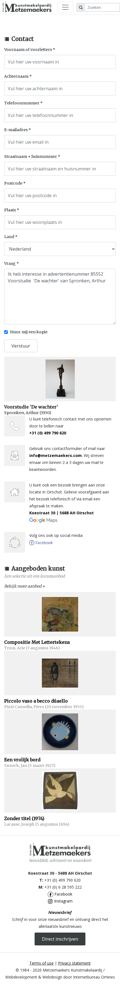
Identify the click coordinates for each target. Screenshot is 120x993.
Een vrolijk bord (22, 759)
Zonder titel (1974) (24, 818)
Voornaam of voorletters (28, 49)
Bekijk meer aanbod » (24, 586)
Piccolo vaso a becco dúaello (36, 701)
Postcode (13, 183)
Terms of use (41, 963)
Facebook (62, 894)
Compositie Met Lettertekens (37, 642)
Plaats (10, 209)
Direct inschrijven (60, 939)
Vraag (10, 263)
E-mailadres (16, 129)
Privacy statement (74, 963)
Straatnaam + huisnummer (30, 156)
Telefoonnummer (21, 103)
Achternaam (16, 76)
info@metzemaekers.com (55, 455)
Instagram (63, 901)
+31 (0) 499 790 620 (47, 433)
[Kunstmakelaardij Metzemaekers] (27, 7)
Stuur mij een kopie (28, 331)
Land (9, 236)
